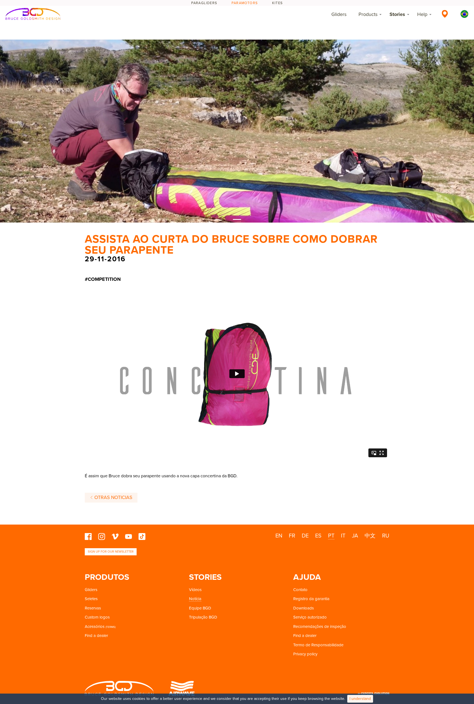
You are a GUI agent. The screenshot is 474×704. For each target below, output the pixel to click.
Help (422, 14)
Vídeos (195, 589)
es (318, 536)
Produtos (107, 577)
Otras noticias (112, 497)
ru (385, 536)
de (305, 536)
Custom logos (97, 617)
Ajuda (307, 577)
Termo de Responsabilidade (318, 644)
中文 (370, 536)
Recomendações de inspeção (319, 626)
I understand (360, 698)
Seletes (91, 598)
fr (292, 536)
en (278, 536)
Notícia (195, 598)
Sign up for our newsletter (111, 551)
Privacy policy (305, 654)
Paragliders (204, 3)
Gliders (338, 14)
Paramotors (245, 3)
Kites (277, 3)
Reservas (93, 608)
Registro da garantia (311, 598)
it (343, 536)
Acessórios (95, 626)
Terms (110, 627)
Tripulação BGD (203, 617)
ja (355, 536)
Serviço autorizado (310, 617)
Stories (397, 14)
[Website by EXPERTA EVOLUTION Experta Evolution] (373, 692)
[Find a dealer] (445, 13)
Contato (300, 589)
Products (368, 14)
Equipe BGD (200, 608)
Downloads (303, 608)
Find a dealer (96, 635)
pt (331, 536)
